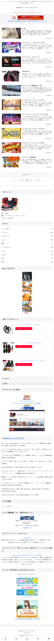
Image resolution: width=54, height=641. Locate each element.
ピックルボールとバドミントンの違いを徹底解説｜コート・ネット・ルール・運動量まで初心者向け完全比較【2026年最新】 (26, 484)
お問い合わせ (27, 633)
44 (30, 180)
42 (23, 180)
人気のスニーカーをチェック (33, 324)
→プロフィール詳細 (7, 218)
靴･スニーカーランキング (27, 401)
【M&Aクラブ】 (27, 527)
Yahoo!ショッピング (22, 328)
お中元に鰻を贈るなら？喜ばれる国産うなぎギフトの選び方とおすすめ (21, 467)
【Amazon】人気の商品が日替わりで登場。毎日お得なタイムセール (27, 21)
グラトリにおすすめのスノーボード (33, 342)
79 (38, 180)
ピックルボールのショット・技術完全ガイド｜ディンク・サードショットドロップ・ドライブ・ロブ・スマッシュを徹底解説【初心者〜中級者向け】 (26, 472)
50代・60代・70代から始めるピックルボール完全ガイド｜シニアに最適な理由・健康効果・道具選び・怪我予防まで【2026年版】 (26, 444)
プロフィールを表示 (27, 427)
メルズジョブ (27, 538)
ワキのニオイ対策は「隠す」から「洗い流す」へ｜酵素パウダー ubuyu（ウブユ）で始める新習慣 (26, 462)
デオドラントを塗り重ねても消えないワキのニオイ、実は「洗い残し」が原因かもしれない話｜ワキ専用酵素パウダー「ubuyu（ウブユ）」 (26, 450)
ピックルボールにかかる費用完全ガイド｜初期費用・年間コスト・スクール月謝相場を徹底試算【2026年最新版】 (26, 456)
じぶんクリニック (27, 596)
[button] (51, 506)
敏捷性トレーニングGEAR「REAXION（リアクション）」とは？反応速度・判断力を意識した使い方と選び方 (26, 478)
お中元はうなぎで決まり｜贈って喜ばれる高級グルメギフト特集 (19, 495)
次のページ (27, 174)
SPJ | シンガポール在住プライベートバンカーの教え (27, 555)
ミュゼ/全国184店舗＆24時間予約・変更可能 (27, 618)
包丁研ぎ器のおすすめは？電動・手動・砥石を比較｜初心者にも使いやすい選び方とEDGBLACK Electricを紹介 (25, 490)
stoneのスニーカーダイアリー (13, 438)
